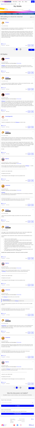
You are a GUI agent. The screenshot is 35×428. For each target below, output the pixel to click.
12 (3, 314)
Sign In (33, 1)
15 (3, 383)
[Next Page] (20, 49)
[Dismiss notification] (19, 4)
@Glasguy (3, 65)
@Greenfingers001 (6, 299)
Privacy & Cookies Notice (12, 420)
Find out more (19, 63)
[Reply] (32, 45)
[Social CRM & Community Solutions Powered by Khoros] (31, 425)
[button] (33, 22)
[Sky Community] (6, 1)
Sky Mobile (17, 6)
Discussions (15, 1)
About (26, 1)
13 (3, 332)
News (20, 1)
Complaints (12, 421)
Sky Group (11, 422)
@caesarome (3, 325)
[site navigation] (1, 2)
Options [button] (31, 17)
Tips (23, 1)
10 (3, 258)
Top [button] (33, 419)
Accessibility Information (21, 420)
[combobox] (20, 10)
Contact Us (23, 421)
